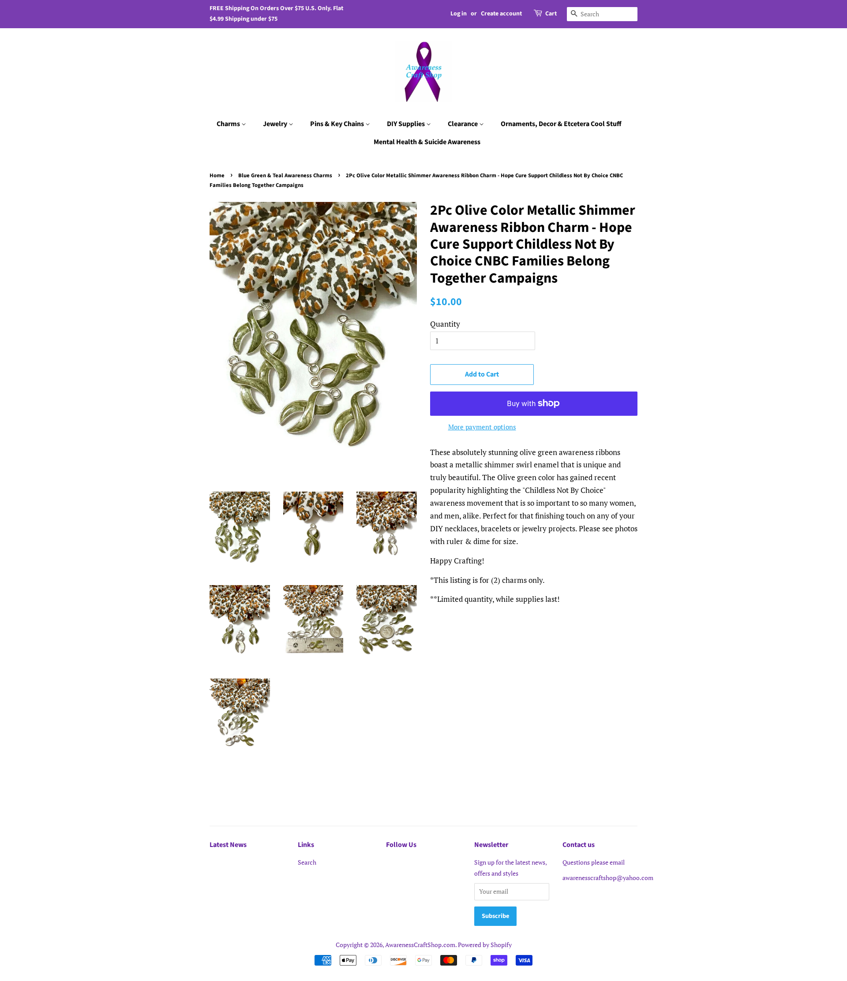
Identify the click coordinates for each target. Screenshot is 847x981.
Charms (229, 124)
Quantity (445, 324)
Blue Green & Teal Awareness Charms (285, 175)
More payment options (482, 426)
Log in (458, 13)
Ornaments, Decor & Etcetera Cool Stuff (561, 124)
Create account (501, 13)
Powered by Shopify (485, 944)
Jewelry (276, 124)
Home (217, 175)
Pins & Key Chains (337, 124)
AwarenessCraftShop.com (420, 944)
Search (307, 862)
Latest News (228, 845)
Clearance (463, 124)
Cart (551, 13)
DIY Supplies (406, 124)
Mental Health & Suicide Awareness (427, 142)
